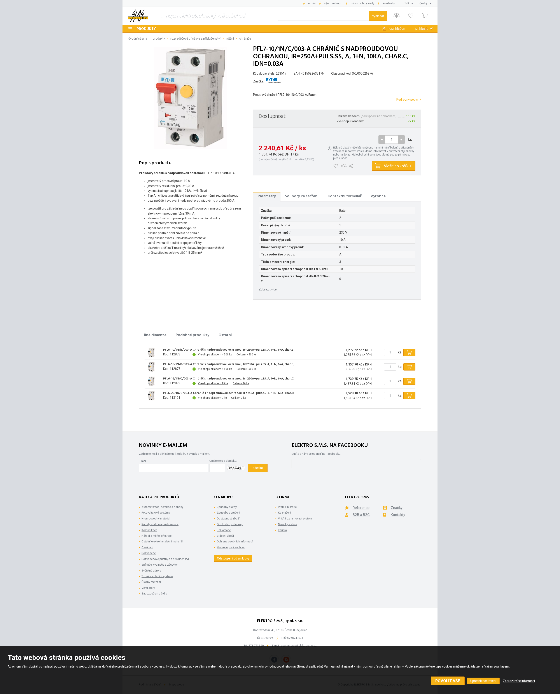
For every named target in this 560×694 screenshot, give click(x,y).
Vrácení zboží (225, 535)
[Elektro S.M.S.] (138, 15)
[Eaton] (273, 81)
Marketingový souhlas (231, 547)
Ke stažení (284, 512)
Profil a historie (287, 507)
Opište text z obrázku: (223, 460)
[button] (401, 139)
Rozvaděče (149, 553)
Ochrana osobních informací (235, 541)
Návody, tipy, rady (362, 3)
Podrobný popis (407, 99)
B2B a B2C (361, 514)
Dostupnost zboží (228, 518)
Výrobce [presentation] (378, 196)
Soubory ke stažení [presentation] (301, 196)
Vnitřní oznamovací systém (295, 518)
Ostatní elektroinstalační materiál (162, 541)
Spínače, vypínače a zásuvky (159, 564)
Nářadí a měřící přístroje (157, 535)
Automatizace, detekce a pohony (162, 507)
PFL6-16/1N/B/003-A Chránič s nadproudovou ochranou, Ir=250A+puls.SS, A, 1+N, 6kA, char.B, (228, 364)
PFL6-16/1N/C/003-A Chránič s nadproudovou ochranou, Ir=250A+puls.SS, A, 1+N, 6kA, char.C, (228, 379)
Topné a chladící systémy (157, 576)
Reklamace (224, 530)
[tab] (266, 196)
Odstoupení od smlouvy (233, 558)
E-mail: (143, 461)
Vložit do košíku (397, 166)
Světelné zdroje (151, 570)
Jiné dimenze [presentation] (155, 335)
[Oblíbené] (411, 16)
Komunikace (149, 530)
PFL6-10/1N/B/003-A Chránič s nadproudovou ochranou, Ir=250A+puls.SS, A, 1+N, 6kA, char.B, (228, 350)
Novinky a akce (287, 524)
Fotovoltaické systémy (156, 512)
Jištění (230, 38)
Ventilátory (148, 587)
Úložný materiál (151, 582)
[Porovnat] (396, 16)
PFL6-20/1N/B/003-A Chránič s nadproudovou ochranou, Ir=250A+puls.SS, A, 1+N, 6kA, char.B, (229, 393)
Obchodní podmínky (230, 524)
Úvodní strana (137, 38)
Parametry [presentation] (267, 196)
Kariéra (282, 530)
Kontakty (389, 3)
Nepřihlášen (396, 28)
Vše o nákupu (333, 3)
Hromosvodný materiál (156, 518)
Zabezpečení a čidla (154, 593)
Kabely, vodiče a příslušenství (160, 524)
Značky (396, 507)
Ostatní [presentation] (225, 335)
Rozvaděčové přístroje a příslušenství (195, 38)
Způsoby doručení (228, 512)
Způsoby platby (227, 507)
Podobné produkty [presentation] (192, 335)
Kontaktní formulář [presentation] (344, 196)
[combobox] (408, 3)
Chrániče (245, 38)
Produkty (146, 29)
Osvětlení (147, 547)
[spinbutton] (391, 139)
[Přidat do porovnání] (344, 166)
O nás (312, 3)
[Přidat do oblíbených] (336, 166)
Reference (361, 507)
